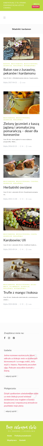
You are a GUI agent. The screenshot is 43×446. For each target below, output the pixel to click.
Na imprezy (15, 286)
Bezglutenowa (30, 63)
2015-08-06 (12, 304)
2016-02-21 (12, 146)
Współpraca (12, 440)
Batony (6, 63)
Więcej (37, 4)
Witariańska (30, 65)
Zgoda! (36, 6)
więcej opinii (11, 376)
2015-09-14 (12, 249)
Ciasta (34, 234)
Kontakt (22, 440)
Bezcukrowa (17, 63)
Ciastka (34, 181)
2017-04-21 (12, 82)
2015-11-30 (12, 199)
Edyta (5, 82)
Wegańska (18, 65)
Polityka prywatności (23, 436)
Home (9, 436)
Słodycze (7, 65)
